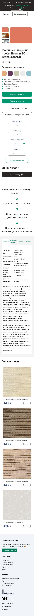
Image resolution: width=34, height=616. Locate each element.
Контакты (5, 560)
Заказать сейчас (17, 94)
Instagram (10, 5)
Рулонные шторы (8, 583)
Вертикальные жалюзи (10, 578)
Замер (21, 241)
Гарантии (5, 567)
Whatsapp (20, 2)
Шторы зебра (7, 585)
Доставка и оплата (13, 241)
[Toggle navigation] (29, 14)
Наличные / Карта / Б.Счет (17, 114)
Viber (29, 2)
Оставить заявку (20, 14)
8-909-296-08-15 (9, 2)
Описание (6, 241)
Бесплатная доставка (17, 108)
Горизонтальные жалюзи (11, 581)
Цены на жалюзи (8, 564)
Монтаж (28, 241)
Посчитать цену (17, 101)
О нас (4, 569)
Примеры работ (8, 562)
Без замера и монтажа (17, 160)
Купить (26, 403)
